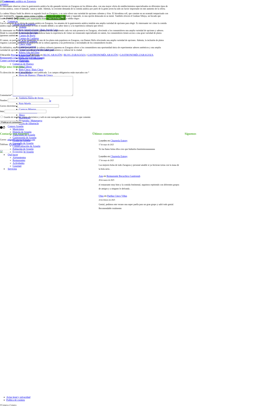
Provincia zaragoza (20, 55)
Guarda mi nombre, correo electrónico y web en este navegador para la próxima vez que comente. (47, 117)
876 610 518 (14, 144)
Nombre (3, 100)
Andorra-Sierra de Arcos (31, 98)
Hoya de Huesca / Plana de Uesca (36, 75)
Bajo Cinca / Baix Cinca (31, 69)
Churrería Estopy (119, 140)
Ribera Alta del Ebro (29, 52)
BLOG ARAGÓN (52, 55)
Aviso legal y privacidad (18, 397)
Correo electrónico (8, 106)
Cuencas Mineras (27, 109)
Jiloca (22, 115)
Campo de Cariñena (29, 38)
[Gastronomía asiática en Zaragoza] (18, 1)
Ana (101, 176)
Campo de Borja (27, 35)
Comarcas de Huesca (23, 64)
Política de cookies (15, 400)
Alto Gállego (25, 66)
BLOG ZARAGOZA (75, 55)
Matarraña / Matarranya (30, 120)
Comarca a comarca (17, 10)
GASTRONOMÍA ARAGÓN (102, 55)
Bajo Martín (25, 103)
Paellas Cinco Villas (117, 196)
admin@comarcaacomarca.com (21, 139)
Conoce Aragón (15, 126)
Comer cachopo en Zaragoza (14, 60)
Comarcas (13, 21)
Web (2, 111)
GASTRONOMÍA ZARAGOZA (136, 55)
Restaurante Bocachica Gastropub (123, 176)
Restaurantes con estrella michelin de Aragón (22, 57)
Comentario (6, 95)
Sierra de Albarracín (29, 123)
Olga (101, 196)
